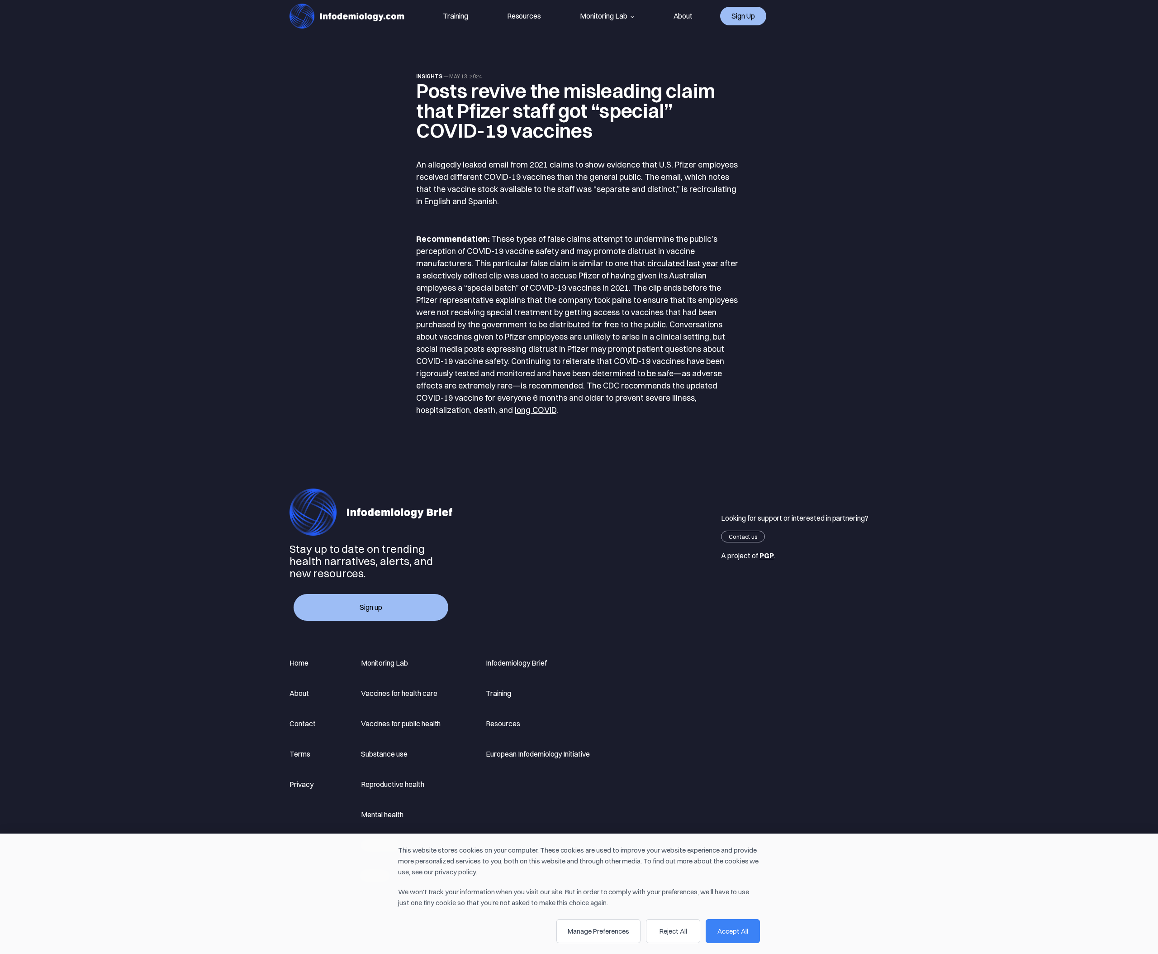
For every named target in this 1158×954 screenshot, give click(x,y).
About (683, 15)
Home (299, 662)
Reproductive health (392, 784)
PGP (766, 555)
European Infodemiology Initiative (537, 753)
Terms (300, 753)
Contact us (743, 536)
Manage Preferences (598, 931)
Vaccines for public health (401, 723)
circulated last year (682, 263)
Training (455, 15)
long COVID (535, 410)
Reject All (673, 931)
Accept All (732, 931)
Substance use (384, 753)
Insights (429, 76)
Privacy (301, 784)
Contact (303, 723)
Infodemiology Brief (516, 662)
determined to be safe (633, 373)
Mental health (382, 814)
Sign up (743, 15)
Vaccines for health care (399, 693)
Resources (524, 15)
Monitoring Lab (603, 15)
